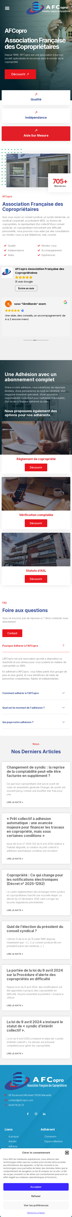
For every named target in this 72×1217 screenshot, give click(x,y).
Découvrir (36, 467)
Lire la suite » (15, 802)
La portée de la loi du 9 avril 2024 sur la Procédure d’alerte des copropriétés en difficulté (35, 974)
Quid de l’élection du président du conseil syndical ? (35, 929)
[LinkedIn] (44, 1114)
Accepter (36, 1186)
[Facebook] (28, 1114)
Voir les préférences (36, 1205)
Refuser (36, 1196)
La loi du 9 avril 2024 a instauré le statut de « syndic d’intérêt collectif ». (35, 1026)
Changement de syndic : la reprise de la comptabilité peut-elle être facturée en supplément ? (36, 771)
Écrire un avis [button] (26, 288)
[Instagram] (36, 1114)
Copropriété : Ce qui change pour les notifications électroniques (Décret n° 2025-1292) (35, 879)
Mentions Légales (36, 1212)
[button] (67, 1152)
